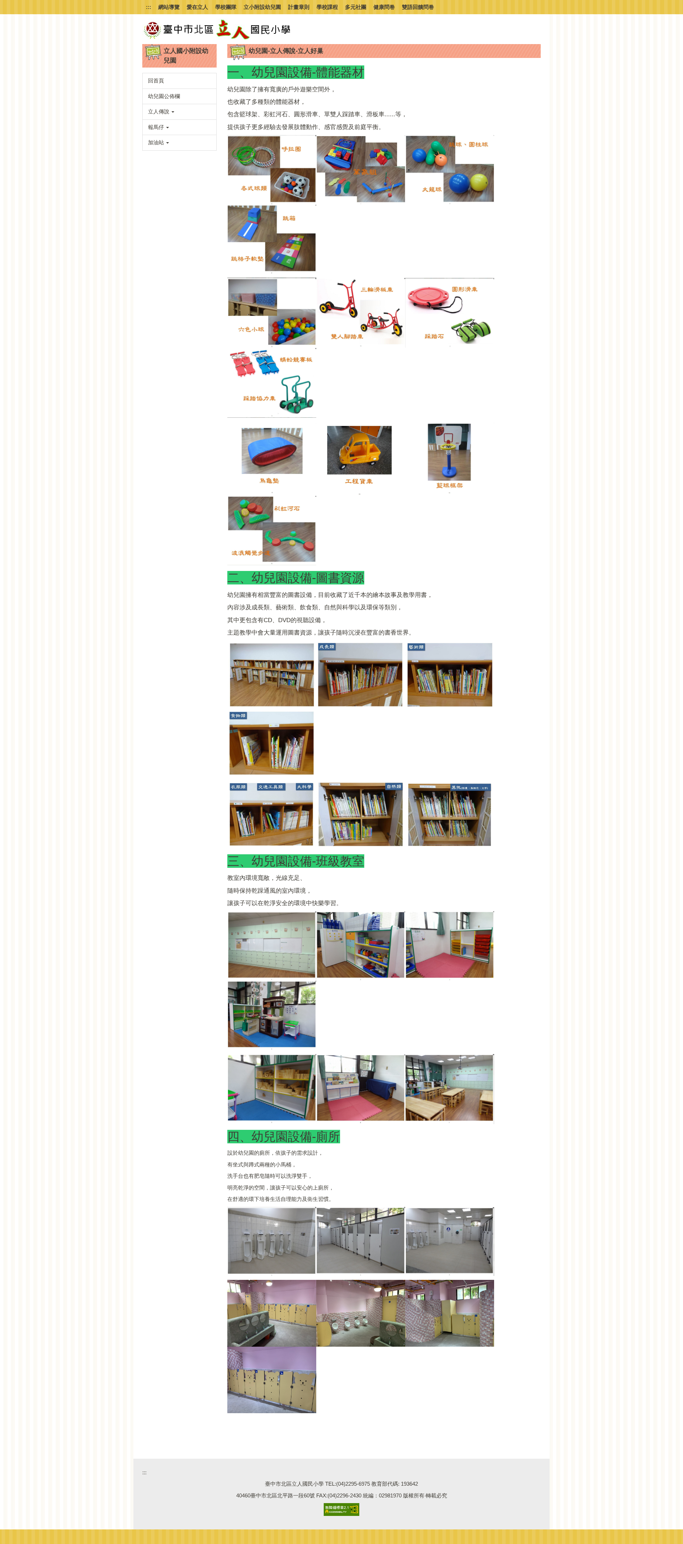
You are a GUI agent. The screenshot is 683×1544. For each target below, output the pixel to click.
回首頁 (156, 81)
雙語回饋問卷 (418, 7)
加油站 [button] (156, 142)
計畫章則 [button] (298, 7)
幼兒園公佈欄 (164, 96)
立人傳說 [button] (159, 111)
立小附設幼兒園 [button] (262, 7)
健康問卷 (384, 7)
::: (148, 7)
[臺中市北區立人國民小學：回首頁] (231, 29)
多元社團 (355, 7)
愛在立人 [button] (197, 7)
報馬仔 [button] (156, 127)
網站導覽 (169, 7)
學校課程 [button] (327, 7)
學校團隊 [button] (226, 7)
